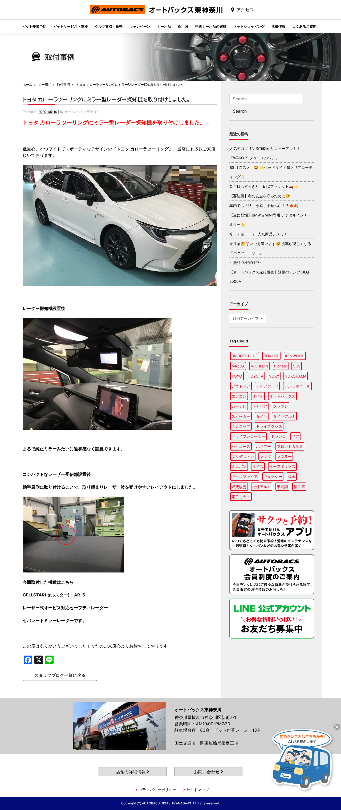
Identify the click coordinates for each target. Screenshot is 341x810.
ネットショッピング (249, 26)
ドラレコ (278, 436)
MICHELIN (259, 366)
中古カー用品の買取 (210, 26)
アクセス (245, 9)
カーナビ (239, 406)
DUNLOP (271, 356)
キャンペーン (139, 26)
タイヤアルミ (284, 416)
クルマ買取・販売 (109, 26)
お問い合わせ (207, 771)
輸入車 (299, 486)
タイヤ (261, 416)
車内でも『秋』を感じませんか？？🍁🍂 (263, 205)
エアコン (239, 396)
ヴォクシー (272, 476)
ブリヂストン (243, 456)
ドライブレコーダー (248, 436)
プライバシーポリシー (157, 789)
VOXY (274, 376)
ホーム (27, 85)
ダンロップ (241, 426)
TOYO (237, 376)
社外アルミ (261, 486)
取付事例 (63, 85)
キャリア (259, 406)
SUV (297, 366)
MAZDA (238, 366)
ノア (295, 436)
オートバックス (282, 396)
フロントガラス (290, 446)
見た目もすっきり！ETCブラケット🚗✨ (263, 186)
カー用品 (164, 26)
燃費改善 (239, 486)
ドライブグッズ (269, 426)
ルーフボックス (282, 466)
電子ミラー (241, 496)
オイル (257, 396)
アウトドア (241, 386)
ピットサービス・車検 (70, 26)
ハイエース (241, 446)
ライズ (257, 466)
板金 (291, 476)
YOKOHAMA (295, 376)
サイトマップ (197, 789)
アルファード (267, 386)
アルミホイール (297, 386)
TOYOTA (255, 376)
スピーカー (241, 416)
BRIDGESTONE (245, 356)
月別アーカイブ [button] (246, 318)
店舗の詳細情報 (131, 771)
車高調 (282, 486)
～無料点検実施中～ (246, 262)
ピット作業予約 (34, 26)
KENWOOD (295, 356)
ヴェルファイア (245, 476)
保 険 (183, 26)
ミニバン (239, 466)
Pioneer (280, 366)
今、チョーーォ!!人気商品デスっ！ (258, 234)
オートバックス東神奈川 (156, 13)
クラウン (280, 406)
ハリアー (263, 446)
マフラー (284, 456)
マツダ (265, 456)
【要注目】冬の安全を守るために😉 (259, 196)
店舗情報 (278, 26)
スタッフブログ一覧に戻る (60, 675)
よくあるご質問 (304, 26)
